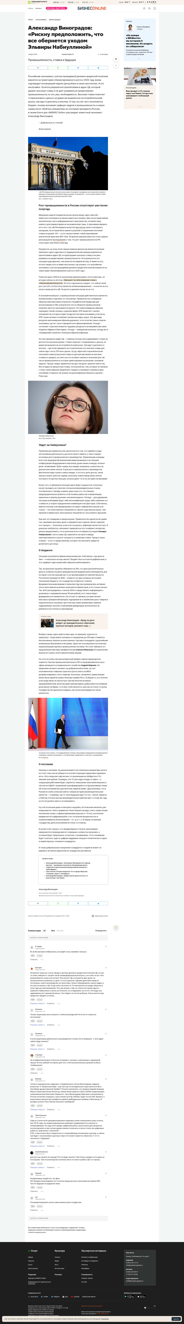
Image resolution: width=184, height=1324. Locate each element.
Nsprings (38, 1079)
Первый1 (38, 1173)
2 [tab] (139, 58)
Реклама (58, 1275)
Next (153, 59)
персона (129, 21)
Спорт (34, 1250)
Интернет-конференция (89, 1257)
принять (176, 1319)
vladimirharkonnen (41, 1152)
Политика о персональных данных (91, 1306)
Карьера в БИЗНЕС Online (37, 1278)
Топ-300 (84, 1282)
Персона (31, 1261)
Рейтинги (84, 1265)
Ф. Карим (38, 946)
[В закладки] (116, 65)
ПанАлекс (38, 1009)
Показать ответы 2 (37, 1003)
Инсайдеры (85, 1268)
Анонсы (57, 1257)
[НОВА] (56, 9)
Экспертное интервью (93, 1250)
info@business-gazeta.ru (134, 1265)
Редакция (32, 1275)
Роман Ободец (142, 27)
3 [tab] (140, 58)
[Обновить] (116, 927)
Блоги (30, 1265)
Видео (57, 1261)
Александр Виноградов (48, 889)
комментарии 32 (68, 54)
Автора (60, 931)
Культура (60, 1250)
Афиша (30, 1257)
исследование (59, 240)
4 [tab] (139, 106)
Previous (127, 59)
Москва (135, 2)
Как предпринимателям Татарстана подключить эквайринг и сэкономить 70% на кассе (139, 94)
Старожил (38, 1055)
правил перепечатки (102, 1313)
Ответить (34, 960)
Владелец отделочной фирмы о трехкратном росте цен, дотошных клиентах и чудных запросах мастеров (139, 49)
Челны (121, 2)
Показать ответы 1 (37, 1025)
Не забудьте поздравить (89, 1261)
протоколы (80, 227)
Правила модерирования (37, 1232)
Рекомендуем (131, 88)
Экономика (41, 19)
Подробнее (105, 1319)
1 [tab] (138, 58)
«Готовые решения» (144, 29)
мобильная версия (88, 1296)
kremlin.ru (45, 757)
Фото (56, 1265)
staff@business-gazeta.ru (134, 1281)
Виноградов (55, 19)
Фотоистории (59, 1268)
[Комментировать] (116, 59)
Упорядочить (101, 931)
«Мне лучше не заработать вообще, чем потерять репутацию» (139, 39)
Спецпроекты (86, 1275)
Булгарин (38, 968)
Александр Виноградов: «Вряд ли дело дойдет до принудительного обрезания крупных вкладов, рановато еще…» (75, 623)
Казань (30, 8)
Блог (31, 19)
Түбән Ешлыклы (40, 1115)
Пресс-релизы (33, 1268)
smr (36, 1197)
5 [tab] (140, 106)
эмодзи (39, 955)
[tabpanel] (140, 38)
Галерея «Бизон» (87, 1278)
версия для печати (101, 916)
